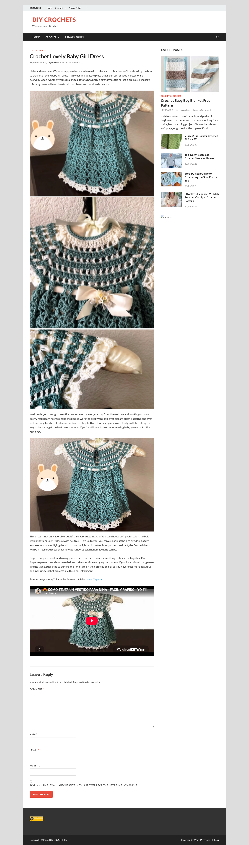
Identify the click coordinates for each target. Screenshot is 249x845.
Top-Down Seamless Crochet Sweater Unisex (199, 156)
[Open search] (217, 37)
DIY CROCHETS (54, 19)
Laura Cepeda (94, 579)
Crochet (59, 8)
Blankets (166, 96)
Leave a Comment (71, 62)
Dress (43, 51)
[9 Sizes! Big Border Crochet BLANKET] (171, 136)
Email (34, 750)
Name (34, 734)
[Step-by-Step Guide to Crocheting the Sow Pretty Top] (171, 173)
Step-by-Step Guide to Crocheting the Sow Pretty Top (201, 177)
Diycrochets (53, 62)
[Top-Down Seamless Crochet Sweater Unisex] (171, 155)
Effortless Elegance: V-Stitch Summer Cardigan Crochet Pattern (202, 197)
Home (49, 8)
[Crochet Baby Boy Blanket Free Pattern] (190, 58)
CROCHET (34, 51)
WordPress (200, 839)
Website (35, 765)
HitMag (215, 839)
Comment (37, 689)
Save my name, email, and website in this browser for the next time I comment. (84, 785)
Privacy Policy (75, 8)
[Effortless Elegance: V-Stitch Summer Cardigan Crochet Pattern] (171, 194)
